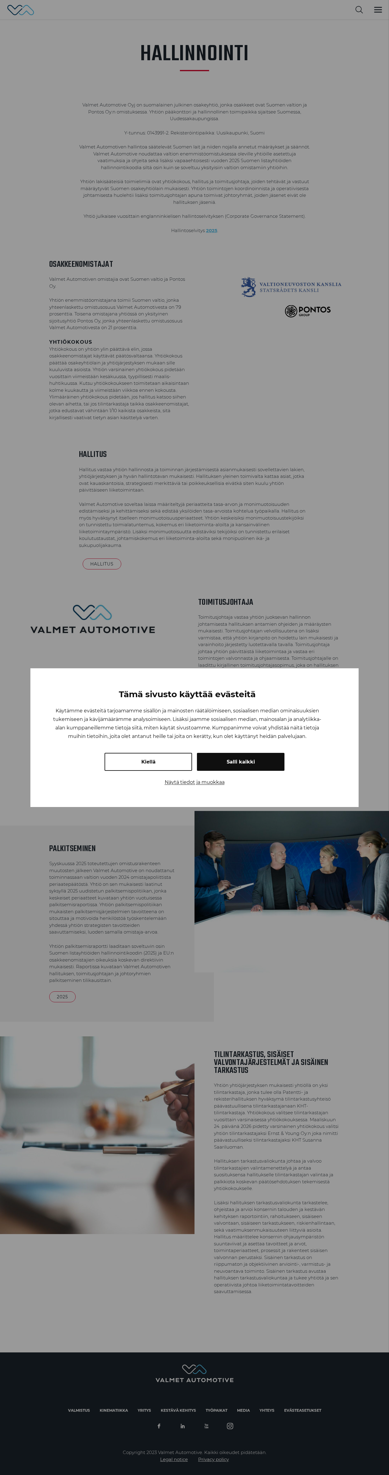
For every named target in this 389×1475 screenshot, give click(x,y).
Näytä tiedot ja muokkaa (195, 782)
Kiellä (148, 762)
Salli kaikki (241, 762)
